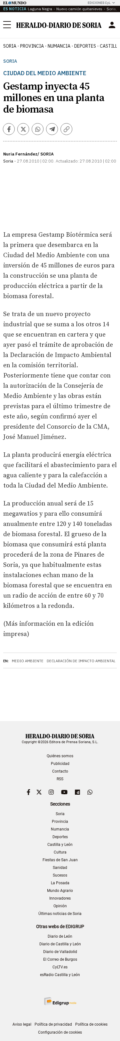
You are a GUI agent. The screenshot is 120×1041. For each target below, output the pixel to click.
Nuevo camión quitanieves (79, 8)
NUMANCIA (59, 46)
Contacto (60, 771)
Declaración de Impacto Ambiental (81, 661)
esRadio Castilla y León (60, 975)
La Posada (60, 883)
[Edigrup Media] (60, 1001)
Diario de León (60, 936)
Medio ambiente (28, 661)
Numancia (60, 829)
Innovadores (60, 898)
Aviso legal (21, 1024)
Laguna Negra (40, 8)
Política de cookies (91, 1024)
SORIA (9, 46)
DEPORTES (85, 46)
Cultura (60, 852)
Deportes (60, 837)
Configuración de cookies (60, 1032)
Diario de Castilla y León (60, 944)
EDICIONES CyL (99, 2)
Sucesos (60, 875)
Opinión (60, 906)
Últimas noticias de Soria (60, 913)
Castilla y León (60, 844)
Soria (10, 61)
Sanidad (60, 867)
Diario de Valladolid (60, 952)
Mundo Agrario (60, 890)
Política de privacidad (53, 1024)
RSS (60, 779)
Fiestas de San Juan (60, 860)
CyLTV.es (60, 967)
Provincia (60, 821)
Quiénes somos (60, 756)
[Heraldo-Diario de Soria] (58, 25)
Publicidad (60, 763)
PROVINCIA (32, 46)
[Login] (112, 25)
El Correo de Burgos (60, 959)
